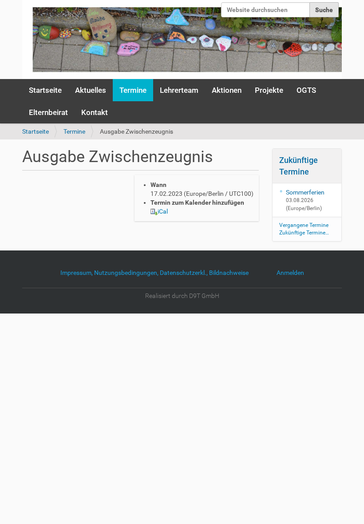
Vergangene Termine (303, 225)
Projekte (269, 90)
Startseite (45, 90)
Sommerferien (305, 192)
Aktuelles (90, 90)
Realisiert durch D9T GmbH (182, 295)
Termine (132, 90)
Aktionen (226, 90)
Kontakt (94, 112)
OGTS (306, 90)
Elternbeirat (48, 112)
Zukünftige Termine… (304, 233)
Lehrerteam (179, 90)
